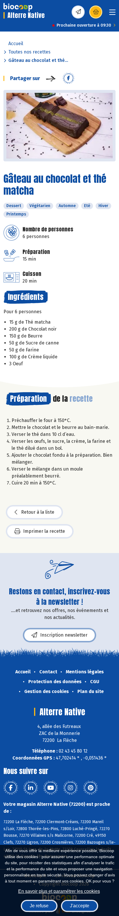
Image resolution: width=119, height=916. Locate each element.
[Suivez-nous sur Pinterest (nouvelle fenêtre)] (90, 788)
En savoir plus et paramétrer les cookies (59, 891)
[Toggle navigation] (112, 14)
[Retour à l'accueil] (17, 7)
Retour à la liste (37, 512)
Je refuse (39, 905)
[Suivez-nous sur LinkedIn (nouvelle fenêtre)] (30, 788)
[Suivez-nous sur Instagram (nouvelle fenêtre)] (70, 788)
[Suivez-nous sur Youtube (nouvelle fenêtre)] (50, 788)
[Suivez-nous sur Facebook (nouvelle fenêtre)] (10, 788)
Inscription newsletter (64, 635)
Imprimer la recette (44, 531)
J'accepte (79, 905)
